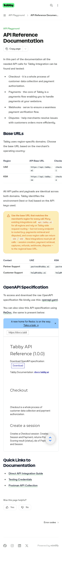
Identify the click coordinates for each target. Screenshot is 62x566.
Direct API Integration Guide (26, 473)
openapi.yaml (50, 300)
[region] (31, 171)
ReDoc (7, 312)
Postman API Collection (23, 485)
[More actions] (57, 5)
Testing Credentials (20, 479)
